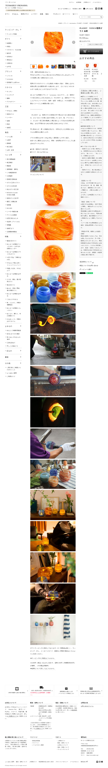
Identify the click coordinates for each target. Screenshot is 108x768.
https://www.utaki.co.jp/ (92, 755)
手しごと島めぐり (12, 346)
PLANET (79, 23)
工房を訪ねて (11, 342)
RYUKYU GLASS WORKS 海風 (12, 194)
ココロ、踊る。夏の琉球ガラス (14, 280)
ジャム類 (9, 136)
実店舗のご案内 (77, 8)
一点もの (8, 351)
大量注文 (9, 63)
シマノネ (9, 76)
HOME (60, 23)
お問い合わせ (89, 8)
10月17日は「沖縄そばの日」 (14, 258)
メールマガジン (97, 2)
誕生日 (9, 53)
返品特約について (86, 262)
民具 (8, 124)
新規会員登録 (36, 740)
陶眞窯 (9, 166)
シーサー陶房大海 (12, 211)
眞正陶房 (9, 162)
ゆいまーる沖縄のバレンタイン (14, 309)
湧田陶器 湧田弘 (12, 169)
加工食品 (9, 146)
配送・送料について (36, 703)
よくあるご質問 (12, 373)
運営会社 (84, 737)
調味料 (9, 143)
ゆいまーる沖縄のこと (64, 8)
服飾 (8, 98)
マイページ (67, 14)
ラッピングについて (63, 749)
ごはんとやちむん (12, 299)
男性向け (9, 60)
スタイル (8, 87)
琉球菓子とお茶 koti (13, 82)
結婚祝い (9, 43)
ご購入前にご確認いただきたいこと (14, 368)
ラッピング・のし (12, 30)
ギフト (7, 14)
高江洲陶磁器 (11, 159)
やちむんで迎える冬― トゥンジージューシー (14, 264)
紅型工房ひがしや (12, 218)
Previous (32, 42)
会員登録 (78, 2)
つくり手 (8, 155)
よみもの (8, 326)
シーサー (34, 14)
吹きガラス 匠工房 (13, 189)
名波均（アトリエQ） (14, 221)
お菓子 (9, 140)
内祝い (9, 46)
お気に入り (58, 14)
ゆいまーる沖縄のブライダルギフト (14, 253)
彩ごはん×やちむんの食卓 (13, 338)
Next (73, 42)
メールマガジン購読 (38, 745)
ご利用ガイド (87, 2)
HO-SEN (9, 208)
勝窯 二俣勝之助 (12, 201)
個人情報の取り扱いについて (14, 737)
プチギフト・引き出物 (14, 50)
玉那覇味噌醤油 (12, 231)
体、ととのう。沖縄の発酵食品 (14, 304)
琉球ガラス (25, 14)
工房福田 (9, 176)
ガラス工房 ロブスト (13, 182)
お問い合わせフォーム (87, 706)
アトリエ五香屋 (12, 215)
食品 (47, 14)
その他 (7, 363)
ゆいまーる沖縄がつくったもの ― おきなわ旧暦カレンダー (14, 246)
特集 (6, 236)
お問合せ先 (84, 703)
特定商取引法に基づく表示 (46, 761)
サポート (58, 737)
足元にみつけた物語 (13, 334)
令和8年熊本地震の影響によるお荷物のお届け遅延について (21, 10)
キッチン (9, 91)
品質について (95, 194)
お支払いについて (10, 703)
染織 (41, 14)
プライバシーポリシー (62, 761)
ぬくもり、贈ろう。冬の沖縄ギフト (14, 315)
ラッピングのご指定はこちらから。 (44, 658)
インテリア (10, 95)
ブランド (65, 23)
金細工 (9, 127)
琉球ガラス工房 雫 (13, 198)
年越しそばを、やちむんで (14, 269)
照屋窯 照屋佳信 (12, 179)
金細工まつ (10, 228)
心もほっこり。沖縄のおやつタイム (14, 320)
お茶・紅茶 (10, 150)
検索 (101, 17)
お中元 (9, 66)
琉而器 (9, 205)
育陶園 (9, 225)
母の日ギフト (11, 285)
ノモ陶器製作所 (12, 172)
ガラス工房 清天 (12, 186)
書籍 (6, 357)
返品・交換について (62, 703)
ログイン (71, 2)
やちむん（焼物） (12, 111)
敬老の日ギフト (12, 241)
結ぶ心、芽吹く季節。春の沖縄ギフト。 (14, 289)
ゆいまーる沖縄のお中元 (14, 275)
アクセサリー (11, 101)
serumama (73, 23)
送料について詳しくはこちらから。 (44, 668)
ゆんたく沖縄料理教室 (14, 330)
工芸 (6, 106)
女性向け (9, 56)
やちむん (15, 14)
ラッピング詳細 (12, 34)
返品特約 (74, 710)
